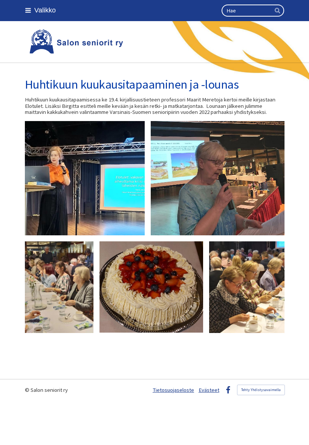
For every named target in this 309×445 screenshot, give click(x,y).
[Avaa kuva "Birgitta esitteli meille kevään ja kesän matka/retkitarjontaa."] (218, 178)
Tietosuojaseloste (173, 390)
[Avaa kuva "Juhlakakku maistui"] (59, 287)
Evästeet (209, 390)
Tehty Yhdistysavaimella (261, 389)
